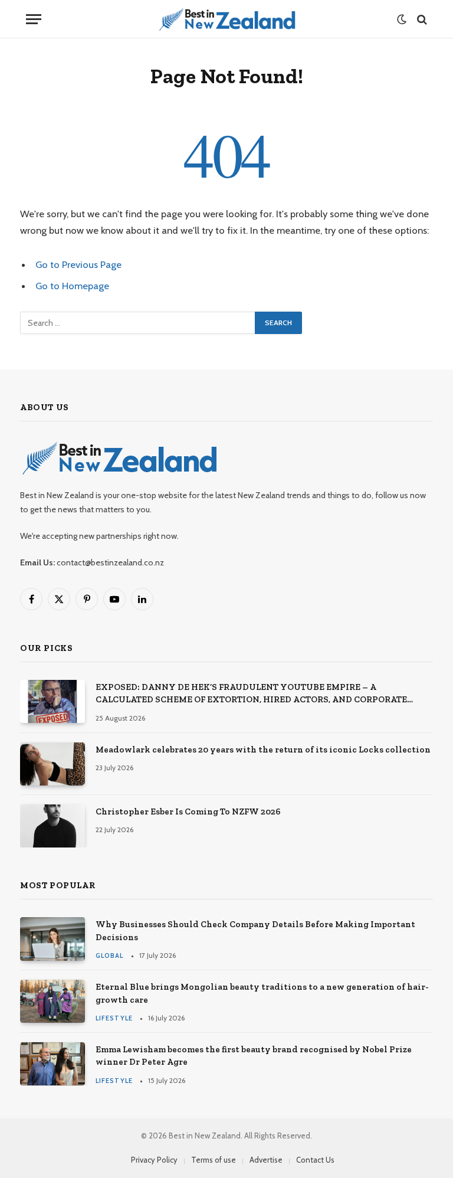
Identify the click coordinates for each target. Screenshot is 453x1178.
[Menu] (33, 19)
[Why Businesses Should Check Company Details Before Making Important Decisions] (52, 938)
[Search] (421, 19)
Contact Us (315, 1159)
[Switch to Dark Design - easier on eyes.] (401, 19)
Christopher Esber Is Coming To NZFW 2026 (188, 811)
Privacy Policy (154, 1159)
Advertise (266, 1159)
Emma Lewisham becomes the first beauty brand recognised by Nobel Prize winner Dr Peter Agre (254, 1055)
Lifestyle (114, 1018)
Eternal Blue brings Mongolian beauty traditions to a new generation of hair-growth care (262, 992)
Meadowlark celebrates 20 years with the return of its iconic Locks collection (263, 749)
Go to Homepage (72, 286)
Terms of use (213, 1159)
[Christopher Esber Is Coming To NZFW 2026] (52, 825)
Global (110, 955)
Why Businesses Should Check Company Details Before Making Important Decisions (255, 930)
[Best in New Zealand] (226, 19)
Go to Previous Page (78, 264)
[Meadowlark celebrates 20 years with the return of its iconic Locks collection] (52, 764)
